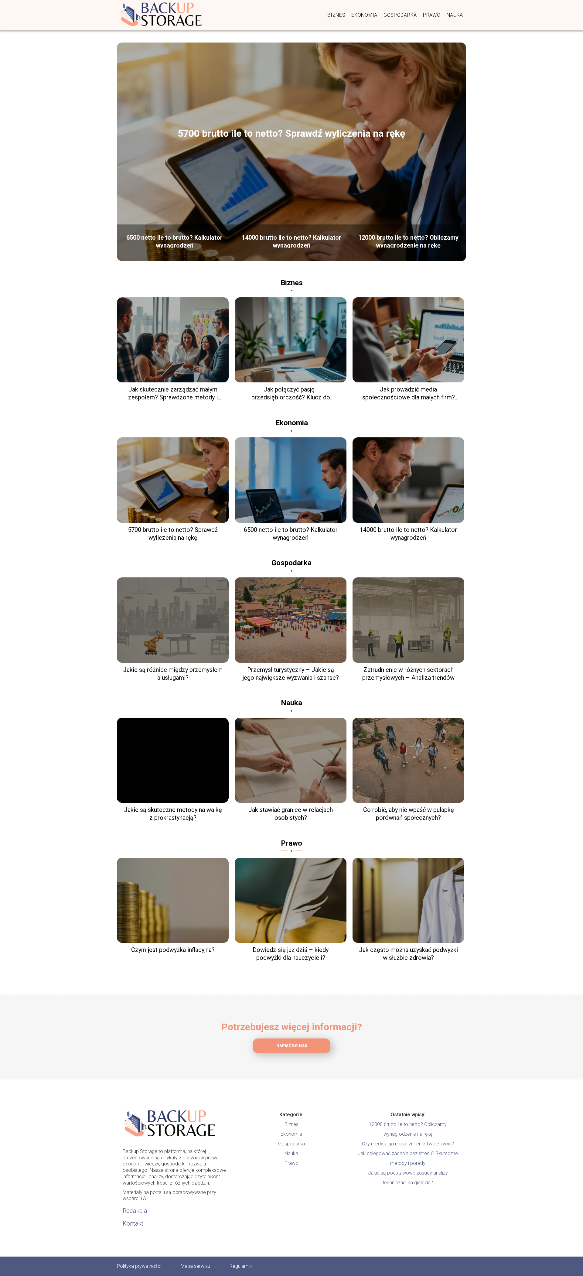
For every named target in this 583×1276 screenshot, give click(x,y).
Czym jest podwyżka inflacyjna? (173, 949)
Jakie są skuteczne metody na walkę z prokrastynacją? (173, 813)
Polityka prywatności (139, 1266)
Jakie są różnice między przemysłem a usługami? (173, 673)
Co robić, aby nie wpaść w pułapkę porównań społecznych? (408, 813)
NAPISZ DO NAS (291, 1045)
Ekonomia (364, 15)
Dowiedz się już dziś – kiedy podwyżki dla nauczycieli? (291, 953)
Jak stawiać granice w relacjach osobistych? (290, 813)
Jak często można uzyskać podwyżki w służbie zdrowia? (408, 953)
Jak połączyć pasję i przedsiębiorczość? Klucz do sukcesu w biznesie (290, 393)
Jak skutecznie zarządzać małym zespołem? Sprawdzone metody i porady (173, 393)
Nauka (455, 15)
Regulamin (241, 1266)
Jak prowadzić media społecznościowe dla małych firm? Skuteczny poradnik (408, 393)
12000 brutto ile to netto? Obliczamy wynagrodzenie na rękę (408, 241)
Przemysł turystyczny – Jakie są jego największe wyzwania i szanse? (291, 673)
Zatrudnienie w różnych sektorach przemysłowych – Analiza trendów (408, 673)
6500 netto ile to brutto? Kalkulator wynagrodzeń (174, 241)
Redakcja (135, 1210)
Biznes (336, 15)
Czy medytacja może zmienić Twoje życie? (408, 1144)
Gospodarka (400, 15)
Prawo (432, 15)
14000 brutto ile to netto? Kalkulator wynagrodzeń (291, 241)
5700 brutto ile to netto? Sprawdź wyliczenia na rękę (291, 133)
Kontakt (133, 1223)
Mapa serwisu (195, 1266)
